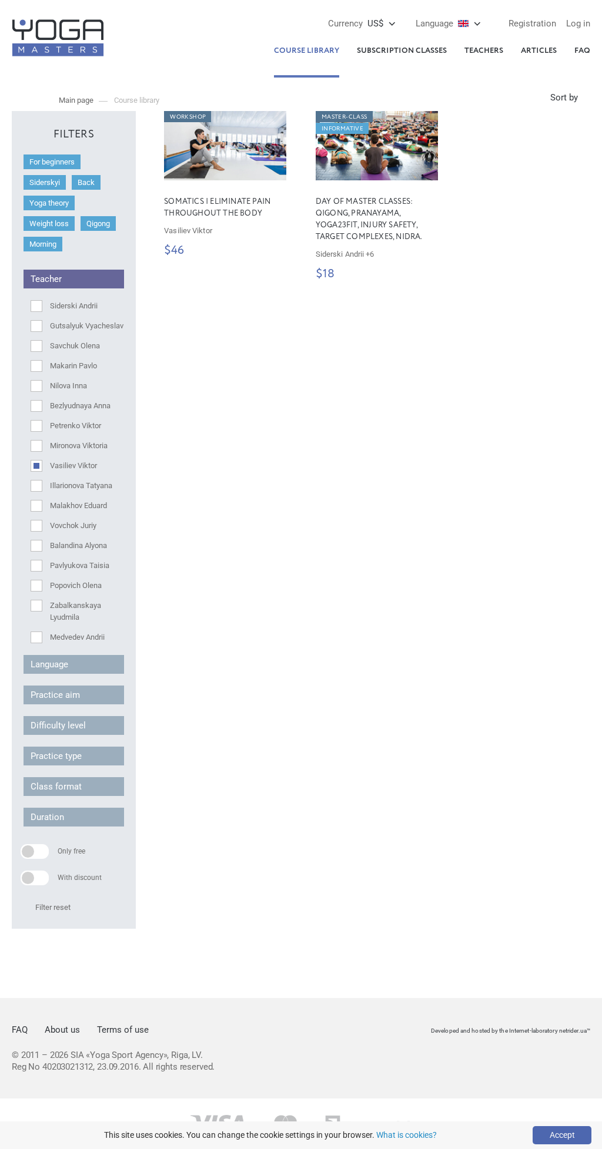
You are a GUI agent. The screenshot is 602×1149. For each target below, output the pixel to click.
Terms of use (123, 1029)
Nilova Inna (68, 385)
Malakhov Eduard (78, 505)
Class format (56, 786)
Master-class (344, 117)
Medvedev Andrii (77, 637)
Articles (539, 51)
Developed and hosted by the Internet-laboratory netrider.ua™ (510, 1030)
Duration (47, 817)
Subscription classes (402, 51)
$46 (174, 251)
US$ (355, 23)
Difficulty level (58, 725)
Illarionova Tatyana (81, 485)
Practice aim (55, 695)
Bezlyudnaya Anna (80, 405)
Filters (73, 134)
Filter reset (53, 907)
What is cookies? (406, 1135)
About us (62, 1029)
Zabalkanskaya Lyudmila (75, 611)
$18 (325, 274)
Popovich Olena (76, 585)
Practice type (56, 756)
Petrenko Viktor (75, 425)
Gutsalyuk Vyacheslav (86, 325)
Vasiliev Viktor (73, 465)
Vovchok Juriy (73, 525)
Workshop (188, 117)
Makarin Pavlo (73, 365)
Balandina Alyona (78, 545)
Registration (532, 23)
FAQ (582, 51)
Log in (578, 23)
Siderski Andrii (74, 305)
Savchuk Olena (75, 345)
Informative (342, 129)
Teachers (483, 51)
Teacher (46, 279)
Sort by (564, 97)
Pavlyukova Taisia (79, 565)
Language (49, 664)
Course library (306, 51)
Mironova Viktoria (79, 445)
